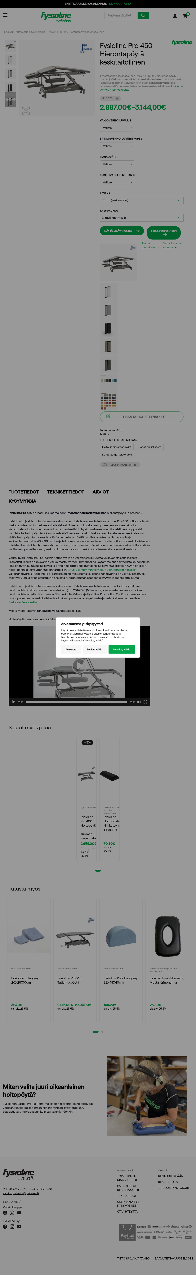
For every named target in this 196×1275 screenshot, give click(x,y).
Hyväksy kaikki (121, 649)
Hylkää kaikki (94, 649)
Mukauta (71, 649)
